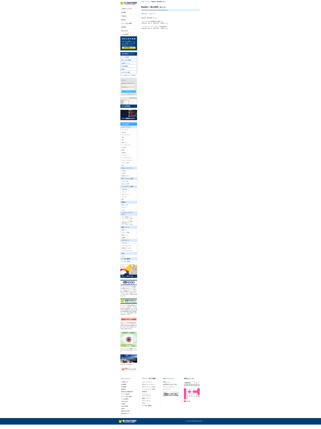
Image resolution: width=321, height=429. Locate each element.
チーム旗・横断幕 (126, 261)
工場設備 (123, 16)
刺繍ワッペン (125, 235)
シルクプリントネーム (127, 250)
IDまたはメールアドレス (127, 83)
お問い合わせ (124, 30)
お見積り (123, 403)
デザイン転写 (125, 181)
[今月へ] (196, 383)
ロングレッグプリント (127, 160)
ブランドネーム (146, 400)
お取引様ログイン (126, 413)
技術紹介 (123, 19)
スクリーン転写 (125, 162)
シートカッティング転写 (148, 389)
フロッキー (124, 197)
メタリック (124, 191)
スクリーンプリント (147, 382)
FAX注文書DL (124, 66)
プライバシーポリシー (169, 386)
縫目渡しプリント (126, 175)
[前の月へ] (194, 383)
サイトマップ (166, 389)
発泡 (123, 137)
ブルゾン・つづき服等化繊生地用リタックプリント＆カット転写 (127, 223)
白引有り (124, 173)
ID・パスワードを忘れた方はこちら (128, 94)
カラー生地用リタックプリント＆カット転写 (127, 217)
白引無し (124, 170)
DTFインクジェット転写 (148, 386)
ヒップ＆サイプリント (127, 157)
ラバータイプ (125, 129)
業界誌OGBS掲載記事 (127, 391)
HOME (143, 1)
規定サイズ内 (125, 205)
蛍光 (123, 139)
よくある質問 (124, 34)
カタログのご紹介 (125, 72)
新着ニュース (166, 382)
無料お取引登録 (125, 411)
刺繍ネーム (124, 230)
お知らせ (148, 1)
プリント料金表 (125, 57)
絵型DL (123, 69)
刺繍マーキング (146, 398)
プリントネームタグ (126, 245)
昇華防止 (124, 152)
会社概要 (123, 12)
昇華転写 (144, 391)
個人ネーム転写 (125, 184)
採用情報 (123, 27)
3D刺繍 (123, 237)
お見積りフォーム (125, 63)
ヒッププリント (125, 155)
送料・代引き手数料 (126, 60)
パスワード (124, 87)
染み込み (124, 132)
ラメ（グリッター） (126, 145)
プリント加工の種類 (126, 23)
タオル (123, 210)
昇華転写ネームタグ (126, 248)
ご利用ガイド (126, 8)
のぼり (123, 256)
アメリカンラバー (126, 134)
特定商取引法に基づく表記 (170, 384)
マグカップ (124, 207)
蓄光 (123, 165)
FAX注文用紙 (124, 406)
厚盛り (123, 150)
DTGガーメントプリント (148, 384)
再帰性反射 (124, 189)
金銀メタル (124, 142)
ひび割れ (124, 147)
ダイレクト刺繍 (125, 232)
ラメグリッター (125, 194)
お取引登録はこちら (128, 47)
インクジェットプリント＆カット (146, 395)
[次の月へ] (198, 383)
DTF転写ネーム (125, 243)
